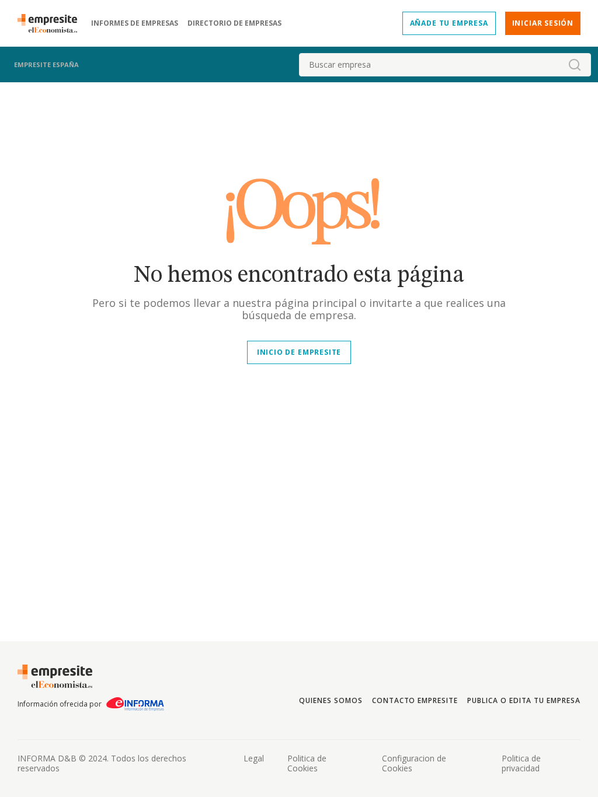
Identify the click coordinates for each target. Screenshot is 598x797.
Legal (254, 758)
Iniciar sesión (542, 23)
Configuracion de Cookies (414, 763)
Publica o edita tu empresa (523, 700)
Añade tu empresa (449, 23)
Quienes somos (330, 700)
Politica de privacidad (521, 763)
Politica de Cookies (306, 763)
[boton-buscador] (575, 64)
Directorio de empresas (234, 23)
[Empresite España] (52, 23)
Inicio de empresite (299, 352)
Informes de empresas (134, 23)
